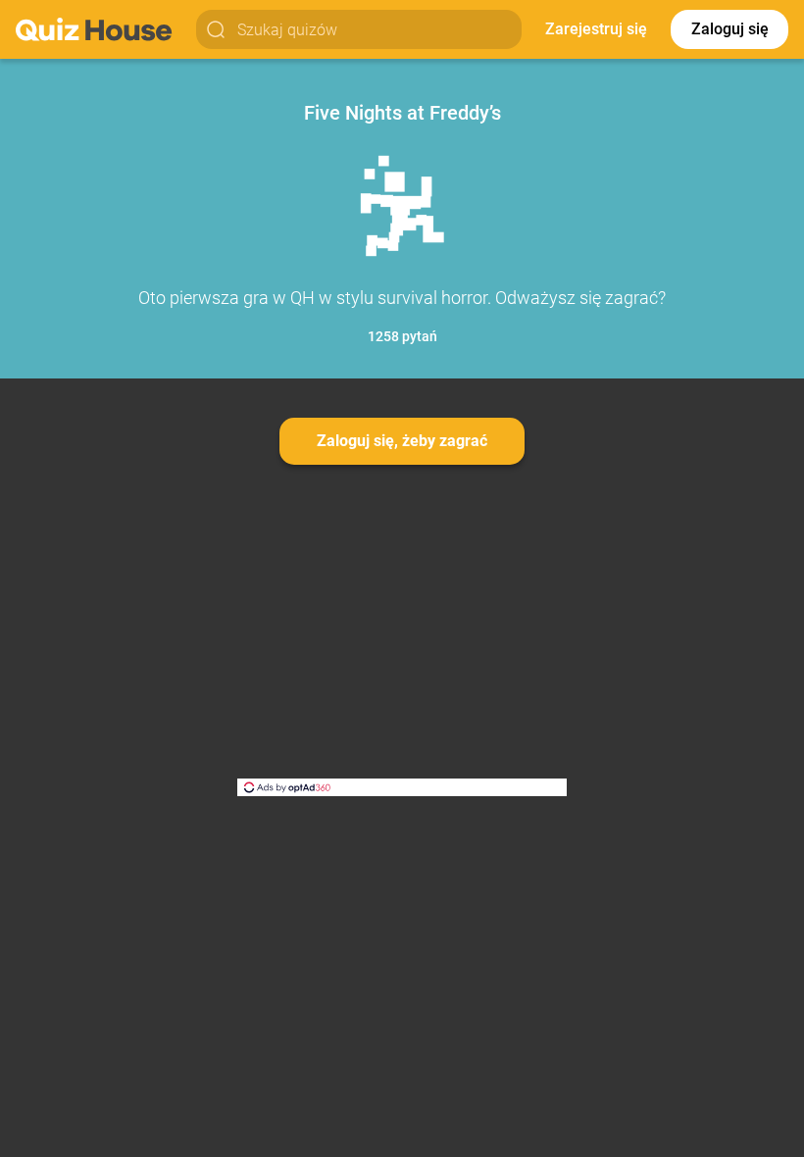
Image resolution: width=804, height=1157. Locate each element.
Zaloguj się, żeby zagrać (402, 440)
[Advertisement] (402, 641)
